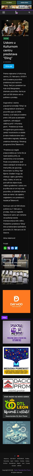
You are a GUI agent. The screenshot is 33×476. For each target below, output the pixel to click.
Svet (23, 463)
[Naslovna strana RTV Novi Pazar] (16, 12)
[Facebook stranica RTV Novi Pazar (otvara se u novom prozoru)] (15, 456)
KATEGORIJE (20, 458)
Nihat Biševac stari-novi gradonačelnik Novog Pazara (15, 262)
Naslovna (6, 458)
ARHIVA (19, 465)
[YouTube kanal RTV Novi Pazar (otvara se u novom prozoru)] (18, 456)
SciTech (5, 463)
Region (19, 463)
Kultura (6, 38)
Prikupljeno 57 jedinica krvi (13, 279)
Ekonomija (6, 461)
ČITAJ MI (9, 66)
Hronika (22, 461)
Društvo (17, 461)
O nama (28, 463)
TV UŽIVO (9, 2)
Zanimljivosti (12, 463)
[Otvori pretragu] (29, 12)
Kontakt (14, 465)
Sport (11, 461)
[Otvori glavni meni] (3, 12)
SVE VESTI (13, 458)
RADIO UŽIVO (24, 2)
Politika (27, 458)
